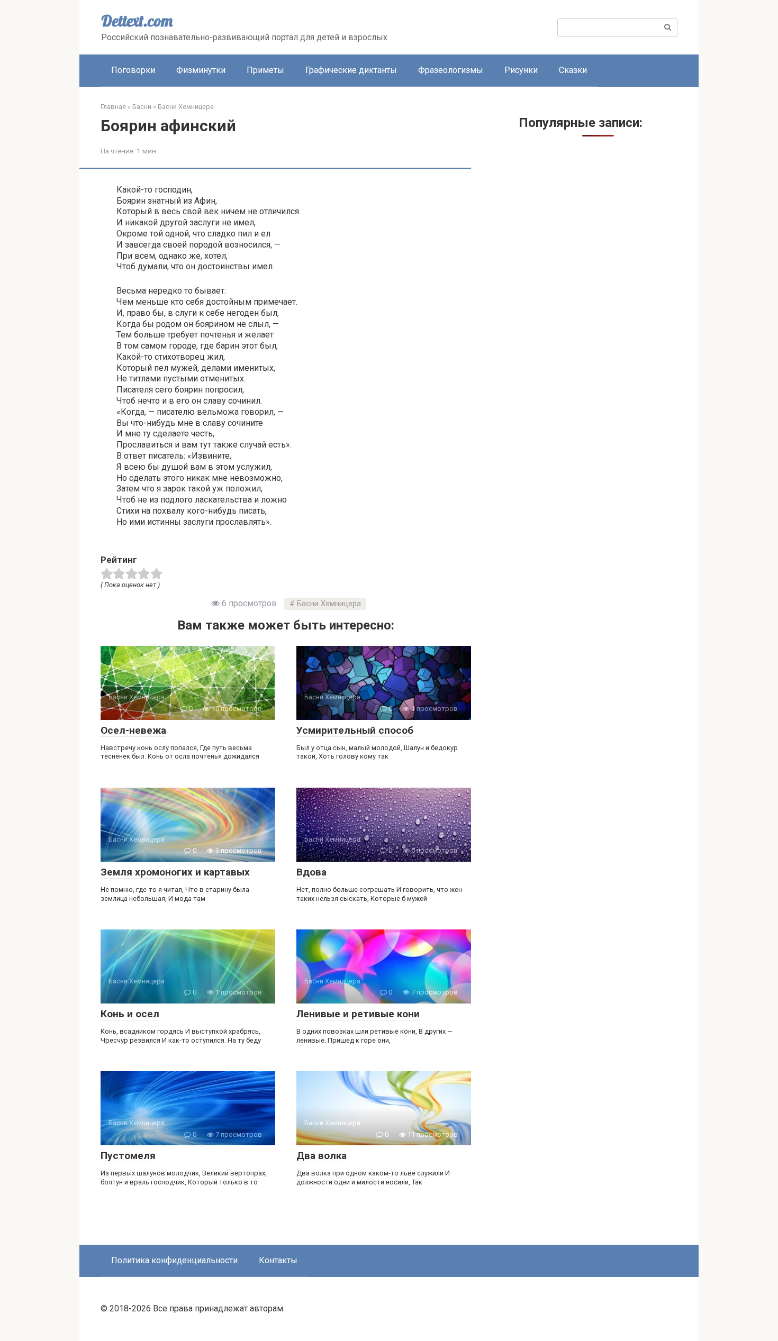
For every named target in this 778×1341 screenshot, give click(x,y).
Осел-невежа (133, 730)
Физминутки (200, 70)
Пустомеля (128, 1156)
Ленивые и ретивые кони (358, 1014)
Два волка (321, 1156)
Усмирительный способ (354, 730)
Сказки (573, 70)
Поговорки (133, 70)
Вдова (311, 872)
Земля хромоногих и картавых (175, 872)
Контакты (278, 1260)
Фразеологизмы (450, 70)
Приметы (265, 70)
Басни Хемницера (329, 603)
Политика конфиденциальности (174, 1260)
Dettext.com (137, 21)
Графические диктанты (351, 70)
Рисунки (521, 70)
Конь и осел (130, 1014)
